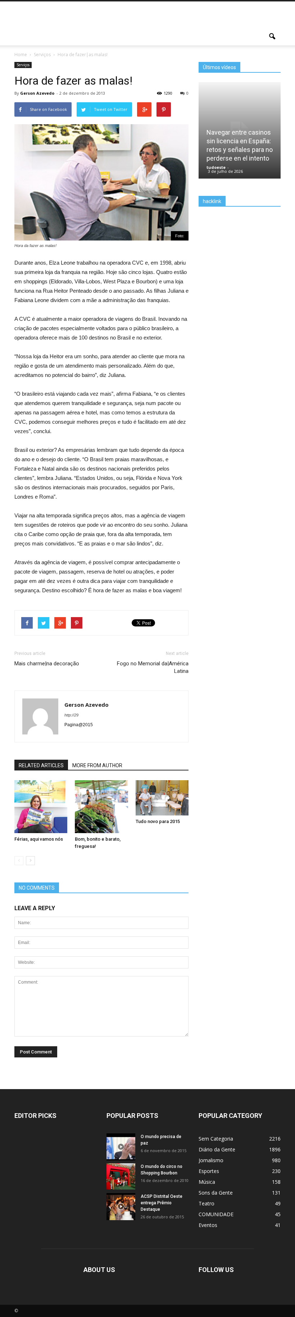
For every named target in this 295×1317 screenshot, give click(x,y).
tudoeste (216, 167)
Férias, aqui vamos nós (38, 839)
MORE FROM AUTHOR (97, 765)
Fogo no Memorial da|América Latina (153, 667)
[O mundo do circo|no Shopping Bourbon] (120, 1176)
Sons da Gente (216, 1192)
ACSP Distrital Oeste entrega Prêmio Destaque (161, 1203)
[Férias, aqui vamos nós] (40, 820)
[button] (272, 36)
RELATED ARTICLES (41, 765)
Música (207, 1181)
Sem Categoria (216, 1138)
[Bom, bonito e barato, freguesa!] (101, 820)
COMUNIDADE (216, 1214)
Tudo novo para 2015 (158, 821)
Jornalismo (211, 1160)
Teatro (206, 1203)
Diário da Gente (217, 1149)
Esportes (209, 1171)
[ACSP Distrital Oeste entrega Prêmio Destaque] (120, 1208)
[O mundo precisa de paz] (120, 1148)
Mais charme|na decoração (46, 663)
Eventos (208, 1225)
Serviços (23, 64)
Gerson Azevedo (37, 93)
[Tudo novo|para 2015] (162, 797)
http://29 (71, 715)
